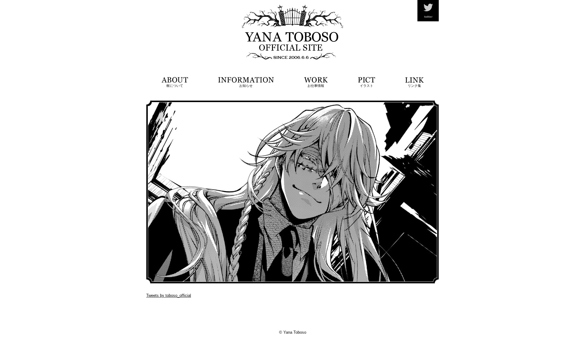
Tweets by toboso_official (168, 295)
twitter (428, 16)
